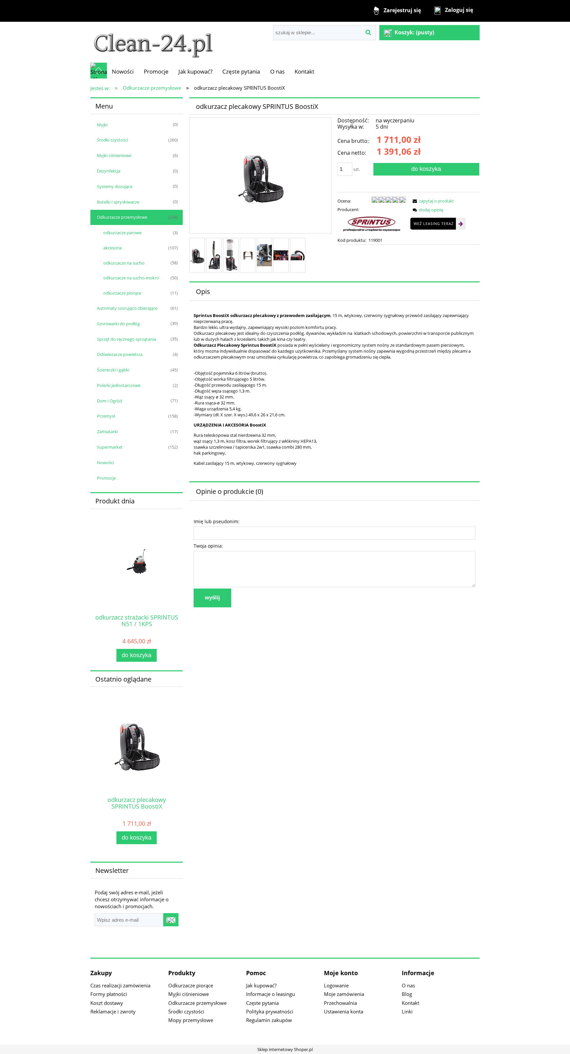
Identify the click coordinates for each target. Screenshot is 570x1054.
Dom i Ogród (109, 401)
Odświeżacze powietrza (119, 354)
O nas (408, 985)
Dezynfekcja (108, 171)
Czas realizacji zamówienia (120, 985)
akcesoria (112, 248)
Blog (407, 994)
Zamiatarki (107, 431)
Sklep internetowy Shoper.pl (285, 1049)
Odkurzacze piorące (190, 985)
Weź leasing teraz (434, 223)
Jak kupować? (261, 985)
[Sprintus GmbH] (371, 224)
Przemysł (106, 416)
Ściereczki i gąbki (113, 370)
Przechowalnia (340, 1003)
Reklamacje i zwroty (113, 1011)
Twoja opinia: (208, 546)
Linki (407, 1011)
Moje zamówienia (344, 994)
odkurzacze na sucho (123, 263)
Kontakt (410, 1003)
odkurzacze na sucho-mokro (131, 278)
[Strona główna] (153, 42)
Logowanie (336, 985)
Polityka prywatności (269, 1011)
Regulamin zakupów (269, 1020)
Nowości (105, 462)
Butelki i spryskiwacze (118, 202)
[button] (432, 201)
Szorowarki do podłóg (118, 324)
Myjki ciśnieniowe (114, 155)
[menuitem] (123, 71)
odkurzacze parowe (122, 233)
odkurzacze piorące (122, 293)
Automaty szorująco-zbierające (127, 308)
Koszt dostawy (106, 1003)
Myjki (102, 125)
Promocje (106, 478)
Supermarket (110, 447)
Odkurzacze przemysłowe (122, 217)
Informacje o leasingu (270, 994)
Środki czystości (112, 140)
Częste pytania (262, 1003)
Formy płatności (108, 994)
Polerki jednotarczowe (119, 385)
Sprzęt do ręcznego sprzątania (126, 339)
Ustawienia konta (343, 1011)
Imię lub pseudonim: (216, 521)
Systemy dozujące (114, 186)
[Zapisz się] (170, 919)
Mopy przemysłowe (190, 1020)
